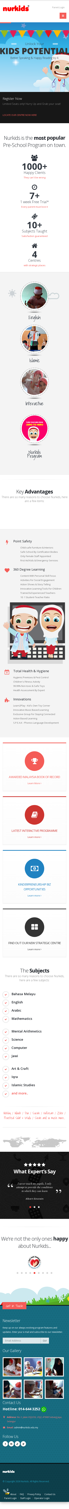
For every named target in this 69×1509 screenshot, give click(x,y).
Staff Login (25, 1498)
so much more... (56, 1118)
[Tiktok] (17, 1444)
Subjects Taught (34, 231)
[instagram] (11, 1444)
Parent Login (58, 7)
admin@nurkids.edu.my (26, 1427)
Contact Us (49, 1494)
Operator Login (42, 1498)
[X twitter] (23, 1444)
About (13, 1494)
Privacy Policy (34, 1494)
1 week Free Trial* (34, 202)
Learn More (34, 783)
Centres (34, 260)
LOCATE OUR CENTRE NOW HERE (20, 115)
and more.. (20, 1093)
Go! (45, 1340)
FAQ (22, 1494)
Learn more (34, 837)
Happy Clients (34, 172)
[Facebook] (5, 1444)
